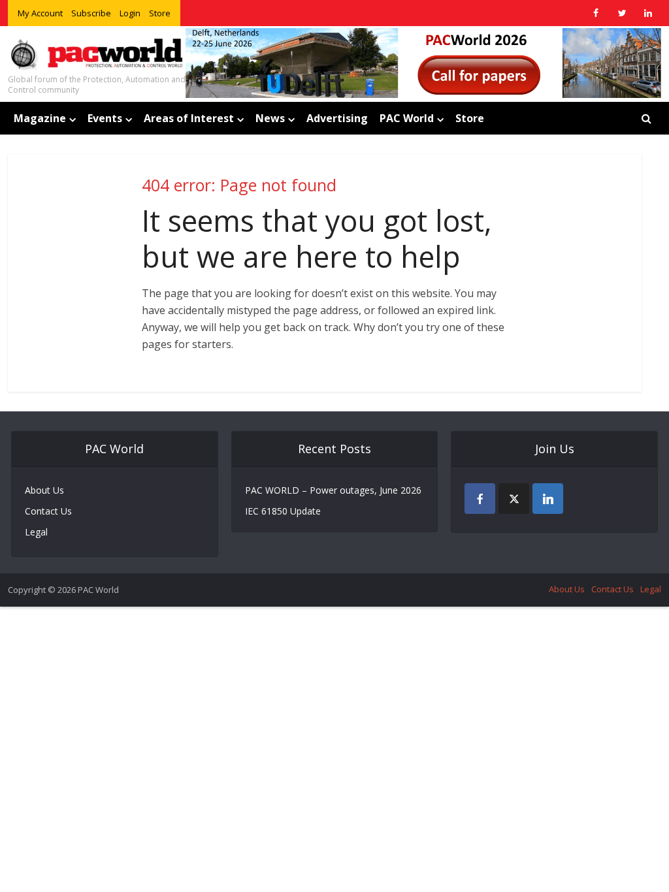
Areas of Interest (189, 118)
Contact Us (48, 511)
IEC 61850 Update (283, 511)
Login (130, 13)
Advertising (337, 118)
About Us (44, 490)
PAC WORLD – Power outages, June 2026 (333, 490)
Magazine (40, 118)
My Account (40, 13)
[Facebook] (480, 498)
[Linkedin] (547, 498)
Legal (36, 532)
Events (105, 118)
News (270, 118)
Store (160, 13)
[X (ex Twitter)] (513, 498)
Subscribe (91, 13)
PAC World (407, 118)
